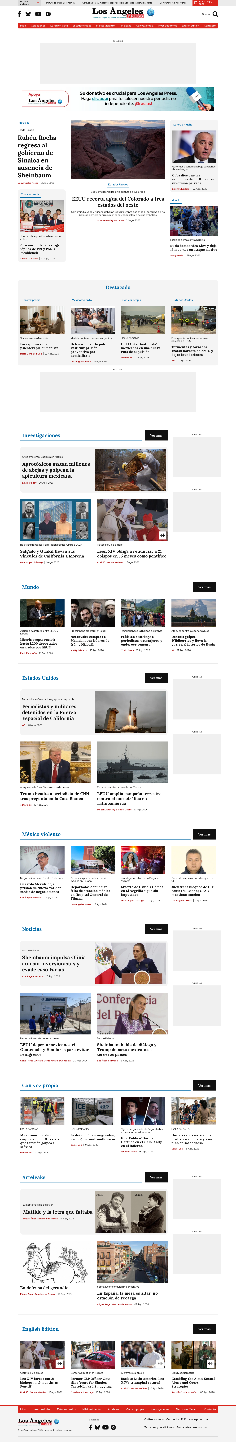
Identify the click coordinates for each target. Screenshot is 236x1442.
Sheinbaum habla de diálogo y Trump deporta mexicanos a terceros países (127, 1049)
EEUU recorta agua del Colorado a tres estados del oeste (118, 202)
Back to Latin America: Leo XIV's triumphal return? (142, 1380)
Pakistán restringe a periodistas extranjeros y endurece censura (141, 640)
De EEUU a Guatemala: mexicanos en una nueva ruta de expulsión (141, 348)
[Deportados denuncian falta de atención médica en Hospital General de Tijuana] (93, 860)
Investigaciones (167, 25)
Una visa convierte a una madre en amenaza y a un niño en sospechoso (191, 1139)
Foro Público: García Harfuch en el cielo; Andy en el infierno (141, 1142)
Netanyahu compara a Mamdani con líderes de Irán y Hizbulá (90, 640)
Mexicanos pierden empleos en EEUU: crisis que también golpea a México (39, 1141)
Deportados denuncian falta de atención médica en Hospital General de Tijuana (90, 892)
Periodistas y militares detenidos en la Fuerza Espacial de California (49, 712)
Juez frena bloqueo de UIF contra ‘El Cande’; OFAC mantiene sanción (192, 891)
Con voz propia (144, 25)
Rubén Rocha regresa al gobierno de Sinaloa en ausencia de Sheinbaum (37, 156)
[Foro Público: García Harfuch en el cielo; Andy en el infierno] (143, 1111)
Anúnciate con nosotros (192, 1427)
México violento (105, 25)
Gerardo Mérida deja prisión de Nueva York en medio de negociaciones (40, 888)
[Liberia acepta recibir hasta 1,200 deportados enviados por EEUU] (42, 613)
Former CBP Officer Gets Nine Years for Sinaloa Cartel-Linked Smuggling (91, 1382)
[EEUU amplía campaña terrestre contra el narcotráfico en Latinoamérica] (132, 762)
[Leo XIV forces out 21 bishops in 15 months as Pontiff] (42, 1355)
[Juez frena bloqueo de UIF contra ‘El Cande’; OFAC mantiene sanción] (193, 860)
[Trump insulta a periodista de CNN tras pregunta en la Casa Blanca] (55, 762)
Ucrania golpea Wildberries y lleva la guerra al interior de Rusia (193, 640)
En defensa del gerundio (44, 1287)
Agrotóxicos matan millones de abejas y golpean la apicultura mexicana (56, 470)
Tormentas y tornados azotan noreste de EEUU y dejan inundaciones (192, 351)
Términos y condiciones (159, 1427)
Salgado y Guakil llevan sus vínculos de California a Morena (52, 554)
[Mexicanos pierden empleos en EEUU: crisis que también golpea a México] (42, 1111)
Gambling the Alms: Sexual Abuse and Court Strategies (193, 1382)
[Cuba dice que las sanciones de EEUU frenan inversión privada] (194, 146)
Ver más (156, 435)
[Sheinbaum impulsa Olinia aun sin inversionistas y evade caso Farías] (130, 963)
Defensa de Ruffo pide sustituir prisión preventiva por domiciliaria (88, 350)
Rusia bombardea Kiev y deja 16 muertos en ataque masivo (193, 248)
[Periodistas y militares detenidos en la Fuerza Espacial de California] (130, 712)
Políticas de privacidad (195, 1419)
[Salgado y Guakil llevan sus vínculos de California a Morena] (55, 520)
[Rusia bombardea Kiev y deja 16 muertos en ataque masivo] (194, 221)
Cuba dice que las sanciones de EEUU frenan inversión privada (193, 179)
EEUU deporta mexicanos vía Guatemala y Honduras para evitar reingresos (54, 1049)
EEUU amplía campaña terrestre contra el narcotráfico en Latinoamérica (129, 798)
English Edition (190, 25)
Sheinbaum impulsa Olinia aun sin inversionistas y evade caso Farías (54, 963)
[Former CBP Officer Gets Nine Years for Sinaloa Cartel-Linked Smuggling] (93, 1355)
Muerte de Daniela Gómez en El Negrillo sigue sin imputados (142, 891)
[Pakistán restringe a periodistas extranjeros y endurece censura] (143, 613)
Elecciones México (186, 1409)
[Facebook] (19, 14)
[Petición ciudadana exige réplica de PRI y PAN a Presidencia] (42, 216)
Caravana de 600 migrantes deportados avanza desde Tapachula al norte (81, 2)
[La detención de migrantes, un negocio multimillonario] (93, 1111)
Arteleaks (125, 25)
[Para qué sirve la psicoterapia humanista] (42, 320)
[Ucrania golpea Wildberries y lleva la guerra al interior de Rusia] (193, 613)
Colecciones (38, 25)
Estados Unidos (82, 25)
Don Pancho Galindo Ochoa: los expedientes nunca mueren (151, 2)
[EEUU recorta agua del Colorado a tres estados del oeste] (118, 149)
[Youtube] (38, 14)
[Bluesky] (28, 14)
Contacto (210, 25)
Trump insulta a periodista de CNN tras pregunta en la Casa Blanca (54, 796)
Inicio (23, 25)
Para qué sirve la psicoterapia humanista (39, 346)
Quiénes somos (154, 1419)
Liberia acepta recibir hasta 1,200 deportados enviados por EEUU (38, 643)
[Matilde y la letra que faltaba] (130, 1212)
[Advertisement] (118, 63)
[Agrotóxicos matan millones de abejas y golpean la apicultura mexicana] (130, 470)
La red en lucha (59, 25)
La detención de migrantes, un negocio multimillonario (93, 1137)
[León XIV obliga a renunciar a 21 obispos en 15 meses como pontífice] (132, 520)
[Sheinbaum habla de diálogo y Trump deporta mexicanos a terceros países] (132, 1013)
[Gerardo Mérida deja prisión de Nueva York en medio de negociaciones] (42, 860)
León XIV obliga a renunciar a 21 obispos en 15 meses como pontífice (131, 554)
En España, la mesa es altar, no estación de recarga (127, 1296)
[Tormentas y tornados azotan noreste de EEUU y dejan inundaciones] (193, 320)
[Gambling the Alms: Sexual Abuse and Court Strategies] (193, 1355)
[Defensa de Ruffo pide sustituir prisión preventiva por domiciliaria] (93, 320)
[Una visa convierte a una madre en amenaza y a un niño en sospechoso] (193, 1111)
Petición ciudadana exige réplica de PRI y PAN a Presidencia (40, 249)
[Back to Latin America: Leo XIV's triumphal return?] (143, 1355)
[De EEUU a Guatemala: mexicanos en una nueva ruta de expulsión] (143, 320)
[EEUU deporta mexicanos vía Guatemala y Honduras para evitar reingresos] (55, 1013)
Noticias (24, 122)
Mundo (175, 200)
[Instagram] (48, 14)
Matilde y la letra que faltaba (58, 1212)
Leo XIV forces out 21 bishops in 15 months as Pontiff (39, 1382)
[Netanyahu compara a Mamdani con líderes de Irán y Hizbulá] (93, 613)
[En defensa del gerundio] (55, 1262)
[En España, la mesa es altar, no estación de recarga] (132, 1262)
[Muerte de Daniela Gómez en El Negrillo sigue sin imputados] (143, 860)
